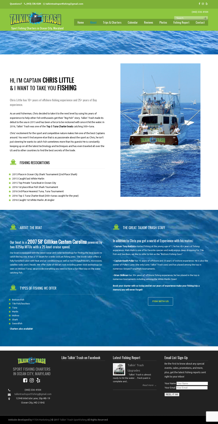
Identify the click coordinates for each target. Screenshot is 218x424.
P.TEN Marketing (41, 419)
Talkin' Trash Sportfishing (35, 18)
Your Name (170, 383)
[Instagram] (202, 4)
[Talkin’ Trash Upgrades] (119, 369)
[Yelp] (206, 4)
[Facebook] (199, 4)
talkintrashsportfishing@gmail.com (64, 4)
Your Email (170, 387)
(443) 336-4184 (33, 4)
